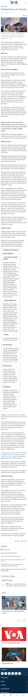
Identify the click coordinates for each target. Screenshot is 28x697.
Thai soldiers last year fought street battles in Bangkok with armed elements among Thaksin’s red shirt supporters (14, 454)
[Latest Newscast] (4, 695)
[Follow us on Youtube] (9, 673)
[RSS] (16, 673)
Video (4, 593)
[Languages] (17, 695)
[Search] (24, 695)
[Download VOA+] (14, 654)
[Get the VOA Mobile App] (14, 634)
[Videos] (11, 695)
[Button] (25, 16)
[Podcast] (19, 673)
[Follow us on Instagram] (12, 673)
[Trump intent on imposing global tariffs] (14, 603)
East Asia (3, 6)
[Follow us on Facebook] (2, 673)
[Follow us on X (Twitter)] (5, 673)
